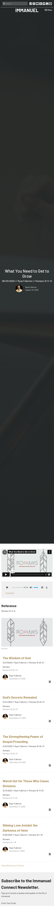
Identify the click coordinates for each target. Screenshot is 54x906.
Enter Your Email (8, 903)
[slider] (16, 587)
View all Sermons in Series (12, 865)
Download (10, 593)
